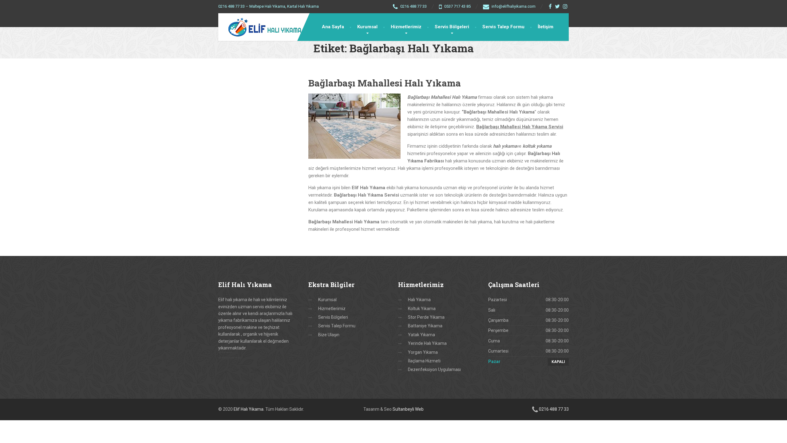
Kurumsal (367, 27)
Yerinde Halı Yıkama (427, 343)
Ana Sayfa (333, 27)
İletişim (545, 27)
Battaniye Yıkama (425, 325)
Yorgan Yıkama (423, 352)
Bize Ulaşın (328, 334)
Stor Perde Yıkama (426, 317)
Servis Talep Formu (503, 27)
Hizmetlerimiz (406, 27)
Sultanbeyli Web (408, 409)
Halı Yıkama (419, 299)
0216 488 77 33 (554, 409)
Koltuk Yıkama (422, 308)
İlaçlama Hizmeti (424, 360)
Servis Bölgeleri (452, 27)
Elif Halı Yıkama (248, 409)
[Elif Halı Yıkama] (260, 27)
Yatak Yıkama (421, 334)
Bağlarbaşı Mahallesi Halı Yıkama (384, 83)
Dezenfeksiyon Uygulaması (434, 369)
